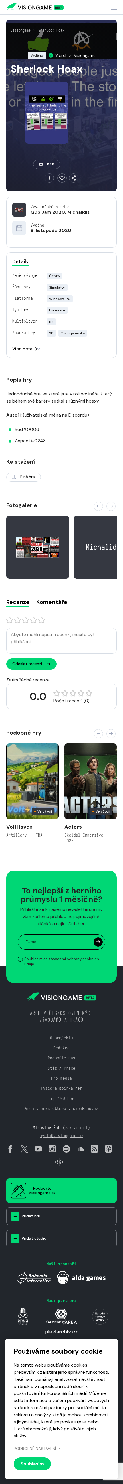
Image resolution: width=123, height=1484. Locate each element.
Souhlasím (32, 1464)
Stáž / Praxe (61, 1068)
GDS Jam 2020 (48, 212)
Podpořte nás (61, 1058)
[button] (98, 506)
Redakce (61, 1048)
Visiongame (21, 30)
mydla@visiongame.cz (61, 1135)
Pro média (61, 1078)
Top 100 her (61, 1098)
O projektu (61, 1038)
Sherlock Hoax (51, 30)
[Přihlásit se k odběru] (98, 942)
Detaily (20, 261)
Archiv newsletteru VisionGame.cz (61, 1108)
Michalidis (78, 212)
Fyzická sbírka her (61, 1088)
